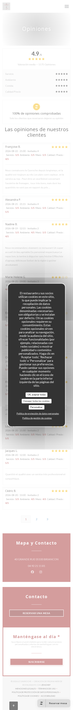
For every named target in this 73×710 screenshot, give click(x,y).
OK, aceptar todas (37, 394)
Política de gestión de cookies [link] (37, 418)
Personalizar (36, 407)
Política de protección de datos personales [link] (38, 413)
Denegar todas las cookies (36, 401)
